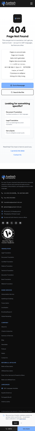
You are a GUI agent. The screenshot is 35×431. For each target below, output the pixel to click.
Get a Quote (26, 428)
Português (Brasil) (6, 397)
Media (3, 353)
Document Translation (7, 257)
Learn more (22, 418)
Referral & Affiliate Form (8, 379)
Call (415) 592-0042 (17, 151)
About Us (4, 326)
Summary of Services (7, 335)
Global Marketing (6, 316)
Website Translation (7, 284)
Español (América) (6, 392)
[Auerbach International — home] (8, 3)
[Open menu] (31, 3)
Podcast (3, 349)
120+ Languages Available (11, 388)
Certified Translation (7, 261)
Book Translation (6, 279)
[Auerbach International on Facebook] (3, 223)
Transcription (5, 303)
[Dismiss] (21, 423)
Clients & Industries (6, 331)
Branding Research (6, 312)
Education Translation (7, 275)
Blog (2, 340)
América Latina (5, 401)
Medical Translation (6, 266)
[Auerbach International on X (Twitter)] (11, 223)
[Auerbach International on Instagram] (16, 223)
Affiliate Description (7, 371)
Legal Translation (6, 253)
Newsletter (4, 344)
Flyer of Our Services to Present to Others (13, 375)
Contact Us (17, 155)
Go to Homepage (19, 85)
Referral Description (7, 366)
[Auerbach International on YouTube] (20, 223)
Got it (15, 423)
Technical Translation (7, 270)
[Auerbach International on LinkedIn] (7, 223)
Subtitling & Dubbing (7, 298)
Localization (4, 307)
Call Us (10, 428)
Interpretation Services (7, 294)
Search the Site (18, 92)
